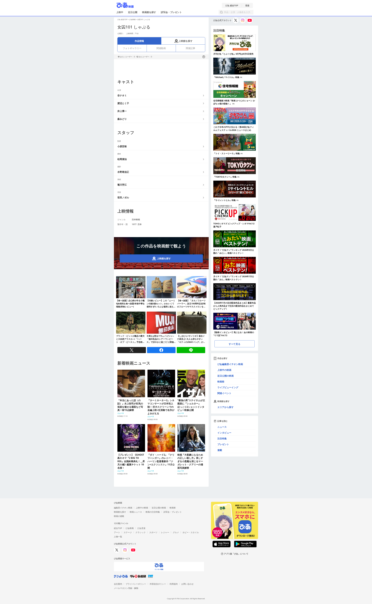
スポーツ (153, 532)
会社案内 (118, 584)
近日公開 (132, 12)
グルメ (176, 532)
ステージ (128, 532)
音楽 (247, 6)
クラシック (140, 532)
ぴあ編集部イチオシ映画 (230, 364)
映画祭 (220, 381)
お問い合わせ (187, 584)
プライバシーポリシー (136, 584)
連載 (219, 450)
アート (117, 532)
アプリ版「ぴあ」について (236, 554)
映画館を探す (149, 12)
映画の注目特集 (153, 511)
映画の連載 (119, 516)
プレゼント (223, 444)
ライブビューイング (227, 387)
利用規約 (174, 584)
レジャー (165, 532)
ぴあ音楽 (141, 528)
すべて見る (234, 344)
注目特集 (222, 438)
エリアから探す (225, 407)
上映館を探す (186, 41)
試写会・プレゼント (171, 12)
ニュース (222, 426)
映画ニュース (136, 511)
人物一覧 (118, 536)
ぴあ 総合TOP (231, 6)
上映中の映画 (224, 370)
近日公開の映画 (225, 375)
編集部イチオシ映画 (123, 507)
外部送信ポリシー (158, 584)
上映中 (119, 12)
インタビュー (224, 432)
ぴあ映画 (132, 19)
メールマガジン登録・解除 (126, 588)
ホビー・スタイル (191, 532)
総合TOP (118, 528)
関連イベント (224, 393)
